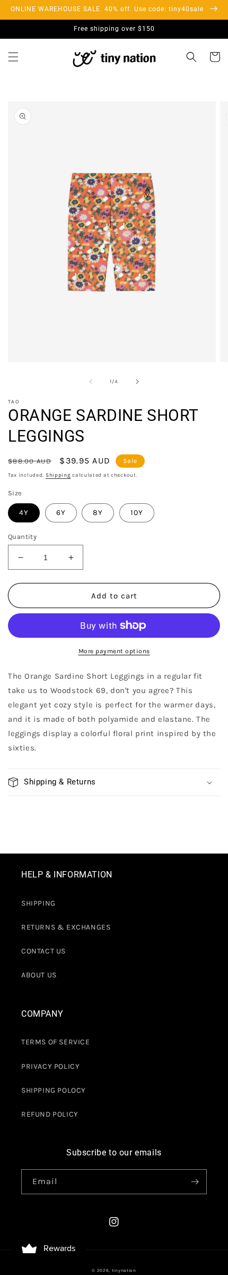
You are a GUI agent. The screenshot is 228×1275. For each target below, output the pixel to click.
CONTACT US (43, 951)
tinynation (124, 1270)
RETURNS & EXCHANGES (65, 927)
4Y (24, 512)
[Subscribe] (194, 1181)
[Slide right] (137, 381)
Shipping (58, 475)
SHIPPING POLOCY (53, 1090)
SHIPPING (38, 903)
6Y (61, 512)
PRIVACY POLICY (50, 1066)
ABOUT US (39, 975)
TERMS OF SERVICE (55, 1041)
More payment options (114, 651)
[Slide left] (90, 381)
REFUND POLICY (49, 1114)
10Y (136, 512)
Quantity (22, 537)
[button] (13, 57)
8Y (98, 512)
